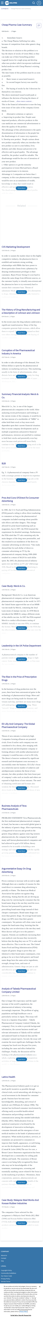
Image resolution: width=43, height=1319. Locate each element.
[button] (2, 3)
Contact (3, 1258)
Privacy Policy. (24, 1311)
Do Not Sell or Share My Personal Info (21, 1315)
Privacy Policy (5, 1279)
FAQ (2, 1261)
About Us (4, 1255)
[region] (21, 1301)
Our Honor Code (6, 1276)
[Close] (40, 1286)
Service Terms (5, 1281)
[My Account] (40, 3)
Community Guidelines (8, 1273)
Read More (21, 292)
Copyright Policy (6, 1270)
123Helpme (4, 9)
